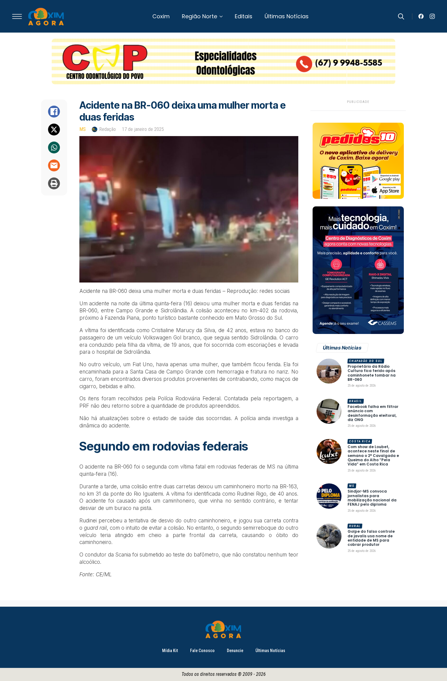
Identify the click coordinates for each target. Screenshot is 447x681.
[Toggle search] (401, 16)
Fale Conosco (202, 650)
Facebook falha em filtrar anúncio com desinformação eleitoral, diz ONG (373, 413)
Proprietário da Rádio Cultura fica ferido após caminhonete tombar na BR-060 (372, 373)
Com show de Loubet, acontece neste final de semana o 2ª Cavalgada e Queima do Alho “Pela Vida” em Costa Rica (373, 456)
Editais (243, 16)
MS (82, 129)
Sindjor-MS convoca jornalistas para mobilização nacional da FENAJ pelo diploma (372, 498)
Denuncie (235, 650)
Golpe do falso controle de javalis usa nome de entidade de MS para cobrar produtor (371, 538)
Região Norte (199, 16)
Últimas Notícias (287, 16)
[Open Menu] (17, 16)
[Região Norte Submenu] (223, 16)
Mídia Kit (170, 650)
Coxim (161, 16)
